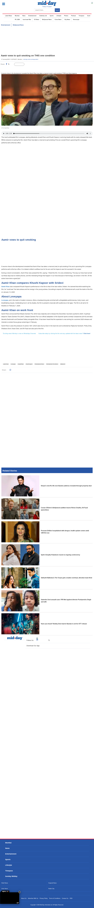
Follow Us (20, 64)
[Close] (19, 892)
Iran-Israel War (27, 19)
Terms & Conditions (54, 898)
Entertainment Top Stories (52, 364)
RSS (71, 898)
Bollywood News (47, 19)
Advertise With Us (33, 898)
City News (67, 19)
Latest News (8, 15)
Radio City (51, 888)
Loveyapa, (5, 300)
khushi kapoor (29, 364)
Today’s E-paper (47, 6)
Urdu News (4, 888)
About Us (23, 898)
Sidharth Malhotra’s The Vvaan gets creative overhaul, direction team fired (66, 578)
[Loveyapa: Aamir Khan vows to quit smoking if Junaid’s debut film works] (9, 898)
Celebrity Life (43, 15)
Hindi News (4, 883)
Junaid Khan (20, 364)
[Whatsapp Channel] (14, 68)
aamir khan (5, 364)
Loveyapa (13, 364)
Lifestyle (58, 15)
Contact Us (65, 898)
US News (36, 19)
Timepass (81, 15)
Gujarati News (52, 883)
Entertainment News (39, 364)
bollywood (62, 364)
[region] (47, 40)
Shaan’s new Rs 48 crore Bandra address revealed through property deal (66, 486)
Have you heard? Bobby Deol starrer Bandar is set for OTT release (64, 624)
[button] (9, 4)
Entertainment (32, 15)
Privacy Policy (44, 898)
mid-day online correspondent (30, 59)
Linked (12, 64)
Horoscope (76, 19)
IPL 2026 (17, 19)
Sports (52, 15)
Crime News (58, 19)
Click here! (86, 333)
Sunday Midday (11, 876)
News (23, 15)
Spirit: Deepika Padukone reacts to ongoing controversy (60, 555)
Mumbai (17, 15)
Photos (66, 15)
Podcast (73, 15)
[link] (4, 891)
